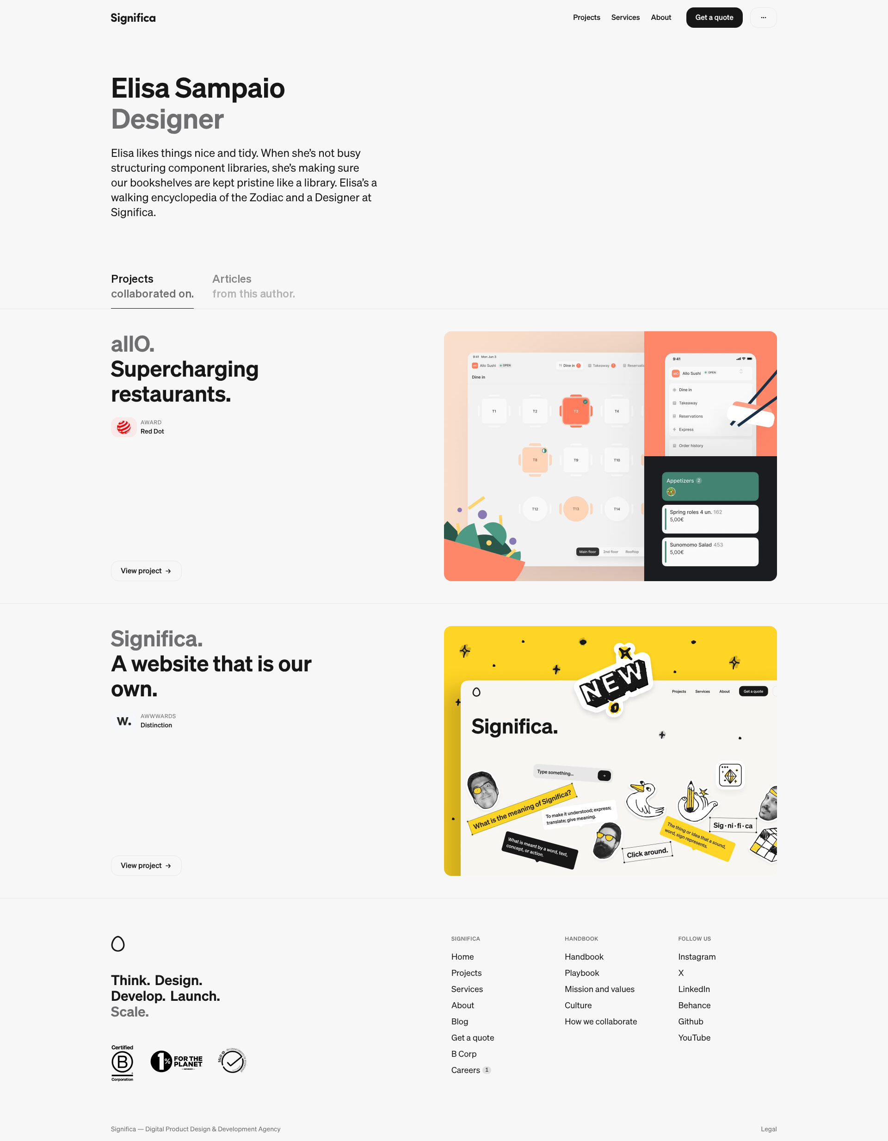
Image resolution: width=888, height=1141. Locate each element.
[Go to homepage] (133, 18)
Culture (578, 1005)
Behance (694, 1005)
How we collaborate (601, 1021)
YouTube (694, 1037)
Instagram (697, 956)
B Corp (464, 1054)
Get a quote (472, 1037)
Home (462, 956)
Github (690, 1021)
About (661, 17)
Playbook (582, 973)
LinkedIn (694, 989)
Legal (769, 1129)
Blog (460, 1021)
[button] (714, 17)
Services (625, 17)
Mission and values (600, 989)
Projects (586, 17)
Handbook (584, 956)
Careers (465, 1070)
